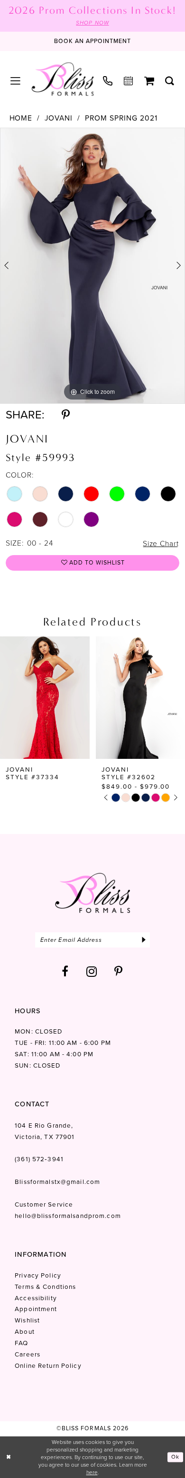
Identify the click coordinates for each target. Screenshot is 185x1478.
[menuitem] (15, 81)
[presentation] (45, 697)
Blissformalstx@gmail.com (57, 1181)
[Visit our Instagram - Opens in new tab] (91, 971)
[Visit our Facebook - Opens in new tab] (65, 971)
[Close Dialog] (8, 1456)
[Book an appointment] (128, 81)
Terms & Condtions (45, 1286)
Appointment (36, 1308)
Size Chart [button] (161, 543)
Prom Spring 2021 (121, 118)
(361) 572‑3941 (39, 1159)
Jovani (59, 118)
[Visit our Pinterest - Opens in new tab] (118, 971)
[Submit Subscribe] (144, 940)
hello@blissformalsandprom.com (68, 1215)
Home (21, 118)
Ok (175, 1456)
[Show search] (170, 81)
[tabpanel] (92, 265)
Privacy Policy (38, 1275)
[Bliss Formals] (63, 79)
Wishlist (27, 1320)
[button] (15, 81)
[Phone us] (108, 81)
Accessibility (36, 1298)
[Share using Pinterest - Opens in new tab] (66, 415)
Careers (27, 1354)
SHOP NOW (92, 23)
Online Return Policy (48, 1365)
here (92, 1472)
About (25, 1331)
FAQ (21, 1343)
